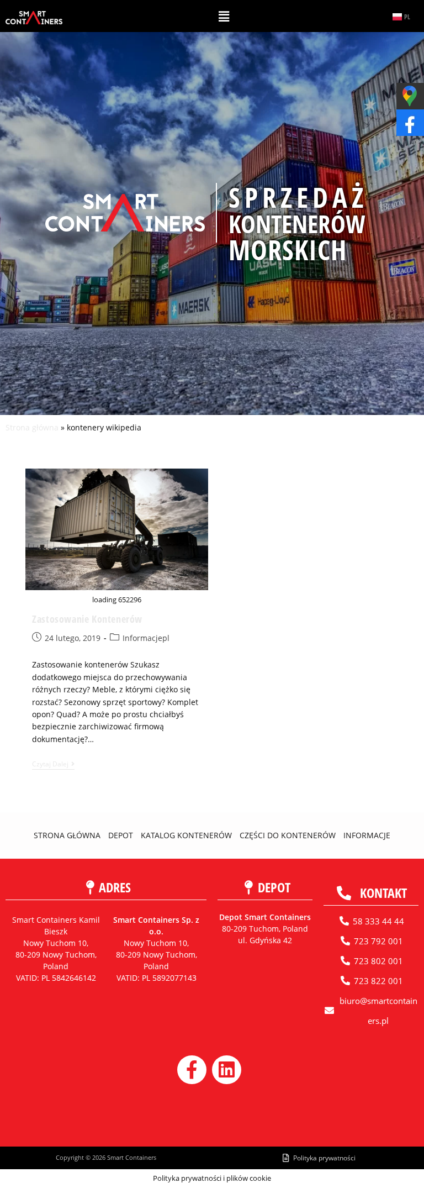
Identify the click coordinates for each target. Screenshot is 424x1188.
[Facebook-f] (191, 1070)
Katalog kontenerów (186, 835)
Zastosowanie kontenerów (87, 618)
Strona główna (32, 427)
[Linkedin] (226, 1070)
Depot (120, 835)
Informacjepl (146, 638)
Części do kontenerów (288, 835)
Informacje (366, 835)
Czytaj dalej (53, 764)
